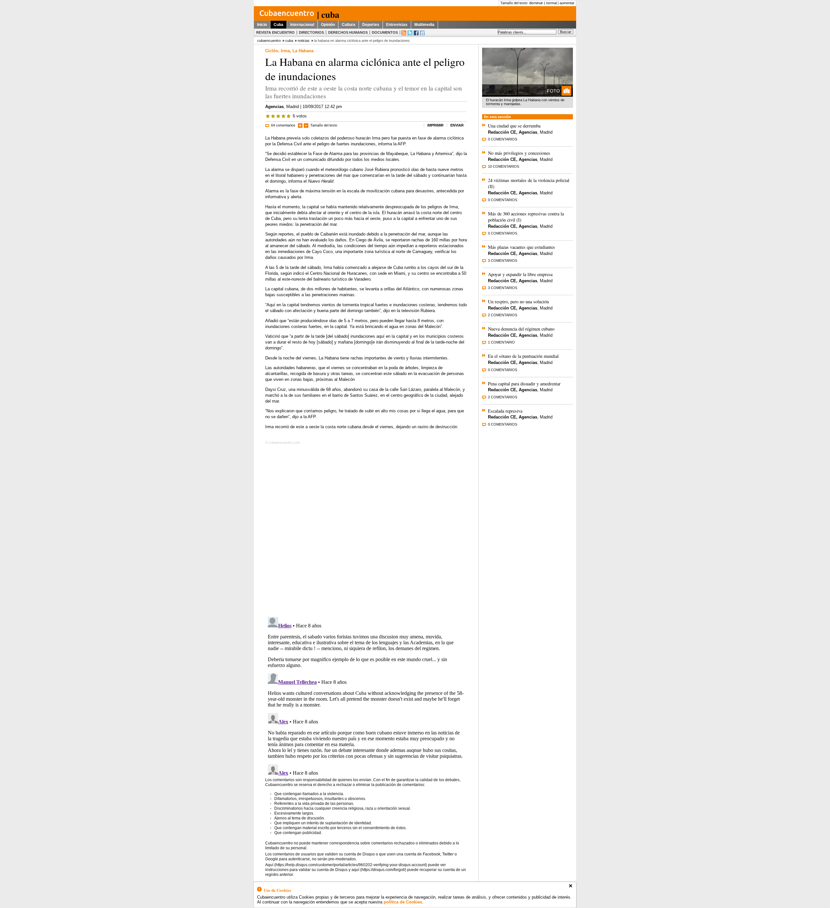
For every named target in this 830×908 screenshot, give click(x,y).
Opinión (328, 24)
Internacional (302, 24)
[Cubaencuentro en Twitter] (410, 32)
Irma (285, 50)
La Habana (303, 50)
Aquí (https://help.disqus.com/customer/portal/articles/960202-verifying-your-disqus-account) (346, 865)
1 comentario (501, 342)
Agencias (274, 106)
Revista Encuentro (275, 32)
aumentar (567, 3)
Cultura (348, 24)
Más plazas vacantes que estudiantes (521, 247)
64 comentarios (283, 125)
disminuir (536, 3)
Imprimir (435, 125)
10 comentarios (503, 166)
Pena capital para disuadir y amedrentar (524, 384)
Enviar (457, 125)
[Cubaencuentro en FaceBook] (416, 32)
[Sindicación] (404, 32)
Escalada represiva (505, 411)
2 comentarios (502, 315)
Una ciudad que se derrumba (514, 126)
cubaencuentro (269, 40)
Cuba (278, 24)
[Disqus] (366, 529)
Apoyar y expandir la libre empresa (520, 274)
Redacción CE (502, 132)
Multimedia (424, 24)
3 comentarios (502, 260)
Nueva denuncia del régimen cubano (521, 329)
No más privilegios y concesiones (519, 153)
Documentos (385, 32)
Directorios (311, 32)
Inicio (262, 24)
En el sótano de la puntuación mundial (523, 356)
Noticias (304, 40)
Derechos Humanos (348, 32)
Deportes (370, 24)
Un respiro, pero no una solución (518, 301)
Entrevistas (397, 24)
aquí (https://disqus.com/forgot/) (378, 869)
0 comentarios (502, 139)
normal (551, 3)
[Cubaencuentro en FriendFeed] (422, 32)
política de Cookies (403, 902)
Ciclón (271, 50)
